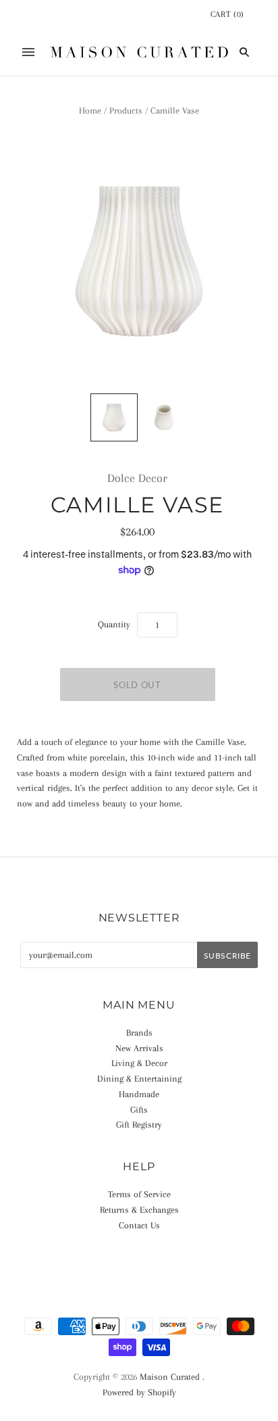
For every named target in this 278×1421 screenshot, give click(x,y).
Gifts (139, 1110)
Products (125, 110)
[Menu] (28, 52)
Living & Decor (139, 1063)
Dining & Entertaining (139, 1079)
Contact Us (139, 1225)
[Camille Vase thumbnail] (114, 417)
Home (90, 110)
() (227, 14)
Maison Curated (170, 1377)
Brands (139, 1033)
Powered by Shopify (139, 1392)
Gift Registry (139, 1124)
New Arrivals (139, 1048)
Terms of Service (139, 1194)
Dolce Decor (137, 478)
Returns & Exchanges (139, 1210)
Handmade (139, 1094)
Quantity (114, 624)
